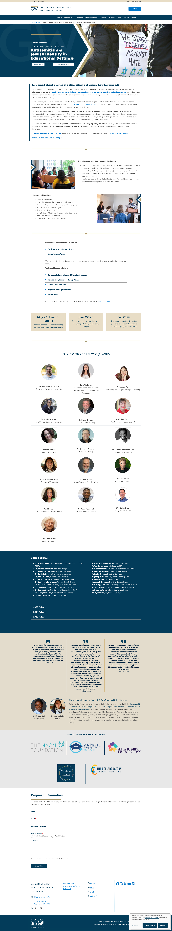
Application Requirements (59, 290)
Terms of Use (112, 924)
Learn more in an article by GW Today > (47, 138)
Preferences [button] (135, 925)
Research (103, 17)
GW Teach (67, 889)
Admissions (79, 17)
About (59, 17)
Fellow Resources (62, 64)
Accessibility (104, 924)
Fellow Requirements (57, 285)
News (119, 17)
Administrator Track (56, 254)
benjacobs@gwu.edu (106, 301)
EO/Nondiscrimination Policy (119, 921)
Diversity (112, 17)
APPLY (135, 9)
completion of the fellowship (118, 133)
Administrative (60, 836)
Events (126, 17)
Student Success (91, 17)
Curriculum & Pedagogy (42, 836)
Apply (92, 883)
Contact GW (97, 924)
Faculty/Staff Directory (134, 1)
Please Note (53, 294)
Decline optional (150, 925)
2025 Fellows (39, 607)
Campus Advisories (104, 921)
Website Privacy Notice (152, 917)
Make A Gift (40, 1)
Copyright (120, 924)
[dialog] (150, 921)
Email (33, 819)
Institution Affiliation (38, 826)
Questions (34, 841)
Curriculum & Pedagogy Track (61, 249)
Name (33, 811)
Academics (68, 17)
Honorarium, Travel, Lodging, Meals (63, 280)
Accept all (163, 925)
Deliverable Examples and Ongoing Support (67, 275)
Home (33, 22)
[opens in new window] (118, 885)
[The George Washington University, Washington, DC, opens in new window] (37, 923)
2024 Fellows (39, 612)
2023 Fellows (39, 617)
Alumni (33, 1)
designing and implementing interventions (84, 104)
